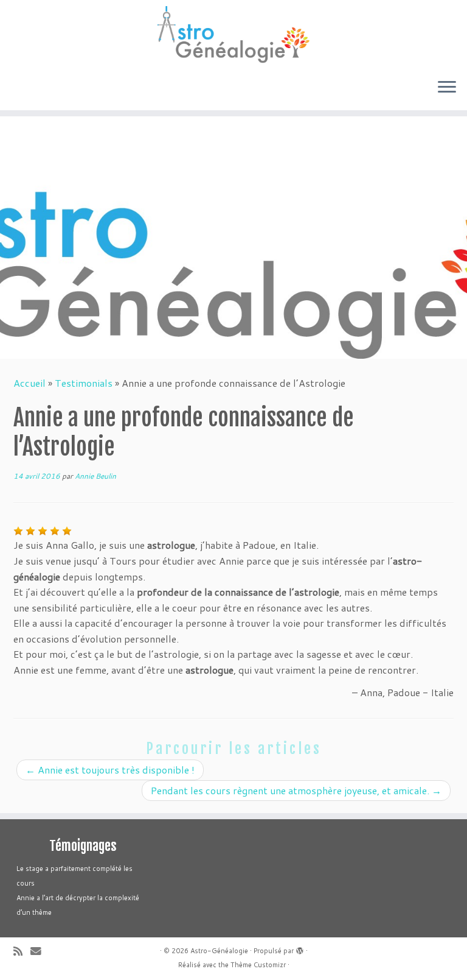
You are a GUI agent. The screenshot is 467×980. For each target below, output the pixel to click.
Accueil (29, 383)
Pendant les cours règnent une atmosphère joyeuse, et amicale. (296, 790)
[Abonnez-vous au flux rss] (21, 951)
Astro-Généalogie (219, 951)
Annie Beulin (95, 476)
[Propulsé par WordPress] (300, 948)
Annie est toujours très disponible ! (110, 770)
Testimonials (83, 383)
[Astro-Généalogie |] (233, 34)
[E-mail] (39, 951)
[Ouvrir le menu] (447, 88)
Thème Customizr (258, 965)
